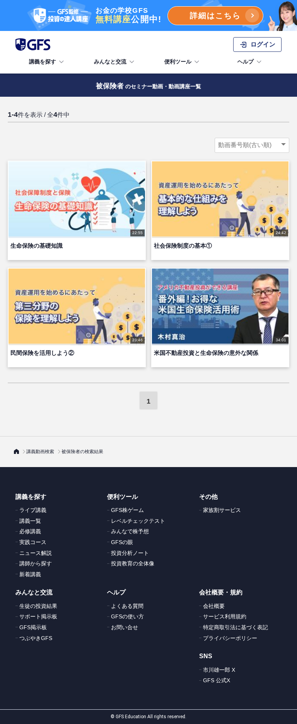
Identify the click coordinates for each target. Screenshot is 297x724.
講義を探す (42, 61)
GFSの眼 (122, 542)
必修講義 (30, 531)
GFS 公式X (216, 680)
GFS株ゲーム (127, 510)
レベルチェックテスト (138, 521)
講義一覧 (30, 521)
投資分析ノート (130, 553)
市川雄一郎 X (219, 670)
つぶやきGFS (35, 638)
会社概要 (214, 606)
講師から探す (35, 563)
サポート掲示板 (38, 616)
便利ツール (177, 61)
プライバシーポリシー (230, 638)
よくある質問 (127, 606)
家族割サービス (222, 510)
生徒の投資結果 (38, 606)
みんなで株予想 (130, 531)
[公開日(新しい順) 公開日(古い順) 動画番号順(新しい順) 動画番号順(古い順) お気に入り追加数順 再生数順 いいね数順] (252, 145)
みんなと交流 (110, 61)
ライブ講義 (32, 510)
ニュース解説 (35, 553)
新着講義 (30, 574)
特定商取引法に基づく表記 (235, 627)
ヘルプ (245, 61)
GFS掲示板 (33, 627)
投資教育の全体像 (132, 563)
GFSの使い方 (127, 616)
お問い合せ (124, 627)
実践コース (32, 542)
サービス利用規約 (224, 616)
